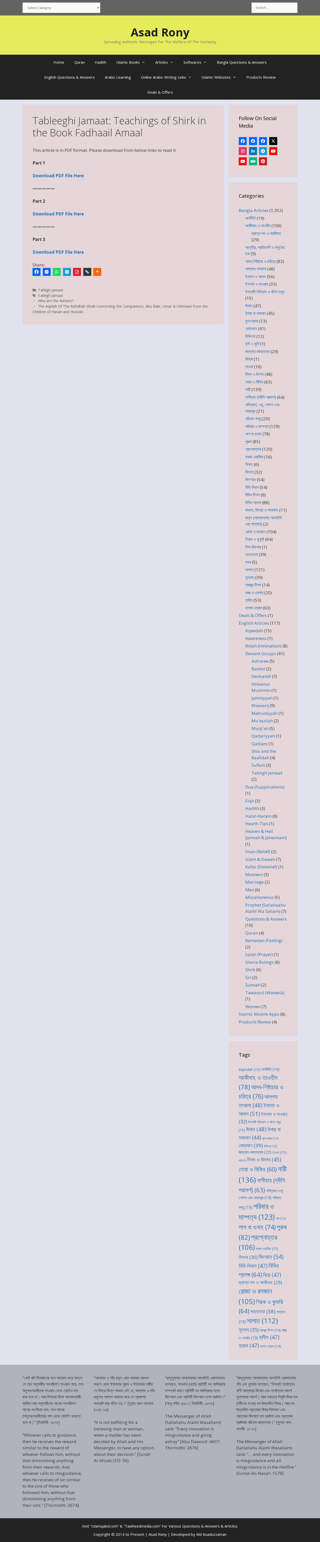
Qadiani (260, 744)
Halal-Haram (258, 816)
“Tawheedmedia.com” (142, 1526)
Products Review (261, 77)
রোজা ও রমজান (255, 532)
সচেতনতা (251, 554)
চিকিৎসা (250, 336)
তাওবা (249, 367)
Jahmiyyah (262, 698)
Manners (254, 874)
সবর (248, 562)
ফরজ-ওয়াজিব (254, 457)
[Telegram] (67, 272)
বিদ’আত (250, 479)
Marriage (254, 882)
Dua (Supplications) (264, 787)
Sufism (258, 765)
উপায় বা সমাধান (255, 313)
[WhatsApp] (57, 272)
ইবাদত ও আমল (255, 276)
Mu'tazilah (262, 721)
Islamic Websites (216, 77)
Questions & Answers (266, 919)
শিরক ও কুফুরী (254, 539)
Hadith (100, 62)
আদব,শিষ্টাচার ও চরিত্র (260, 261)
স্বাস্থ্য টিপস (253, 585)
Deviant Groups (260, 653)
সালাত (249, 570)
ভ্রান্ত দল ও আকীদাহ (266, 233)
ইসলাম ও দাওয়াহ (256, 284)
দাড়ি (242, 1160)
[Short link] (87, 272)
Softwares (192, 62)
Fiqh (249, 801)
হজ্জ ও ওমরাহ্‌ (254, 592)
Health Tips (256, 823)
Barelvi (258, 669)
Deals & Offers (160, 92)
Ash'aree (260, 661)
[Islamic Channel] (273, 151)
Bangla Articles (253, 210)
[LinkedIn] (253, 151)
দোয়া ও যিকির (254, 382)
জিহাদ (249, 359)
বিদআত (271, 1257)
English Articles (254, 623)
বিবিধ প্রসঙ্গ (253, 502)
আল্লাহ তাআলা (255, 269)
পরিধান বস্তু (253, 418)
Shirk (250, 969)
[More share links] (97, 272)
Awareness (255, 638)
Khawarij (260, 705)
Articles (161, 62)
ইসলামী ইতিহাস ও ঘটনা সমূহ (264, 292)
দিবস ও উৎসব (254, 374)
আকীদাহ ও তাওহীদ (257, 225)
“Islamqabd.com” (104, 1526)
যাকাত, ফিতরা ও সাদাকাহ (261, 510)
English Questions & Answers (69, 77)
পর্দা (281, 1218)
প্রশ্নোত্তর (253, 449)
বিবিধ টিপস (252, 495)
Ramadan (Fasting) (263, 940)
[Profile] (243, 141)
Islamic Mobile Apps (259, 1014)
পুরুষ (248, 441)
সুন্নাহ (249, 577)
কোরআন (251, 328)
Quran (79, 62)
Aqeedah (254, 630)
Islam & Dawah (260, 859)
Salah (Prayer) (259, 954)
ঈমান (248, 306)
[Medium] (253, 161)
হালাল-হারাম (253, 608)
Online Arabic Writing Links (163, 77)
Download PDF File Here (58, 176)
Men (249, 890)
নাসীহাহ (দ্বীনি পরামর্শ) (260, 397)
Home (59, 62)
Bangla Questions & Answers (242, 62)
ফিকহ (249, 464)
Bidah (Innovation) (263, 646)
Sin (248, 977)
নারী (247, 389)
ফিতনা (249, 472)
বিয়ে (272, 1274)
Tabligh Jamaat (50, 290)
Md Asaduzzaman (211, 1534)
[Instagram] (243, 151)
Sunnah (252, 985)
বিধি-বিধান (252, 487)
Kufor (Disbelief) (261, 867)
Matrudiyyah (265, 713)
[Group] (263, 141)
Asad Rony (160, 32)
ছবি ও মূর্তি (252, 344)
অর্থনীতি (250, 218)
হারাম (249, 1345)
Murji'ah (260, 728)
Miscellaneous (259, 897)
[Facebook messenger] (47, 272)
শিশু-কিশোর (253, 547)
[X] (273, 141)
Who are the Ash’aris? (56, 300)
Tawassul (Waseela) (264, 992)
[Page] (253, 141)
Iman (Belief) (257, 851)
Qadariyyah (263, 736)
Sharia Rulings (259, 962)
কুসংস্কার (251, 321)
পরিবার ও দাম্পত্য (256, 426)
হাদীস (249, 600)
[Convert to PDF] (77, 272)
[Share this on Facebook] (36, 272)
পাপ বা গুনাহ (253, 434)
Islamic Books (128, 62)
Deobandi (261, 676)
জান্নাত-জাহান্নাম (257, 351)
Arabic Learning (118, 77)
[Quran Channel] (243, 161)
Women (252, 1006)
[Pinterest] (263, 161)
